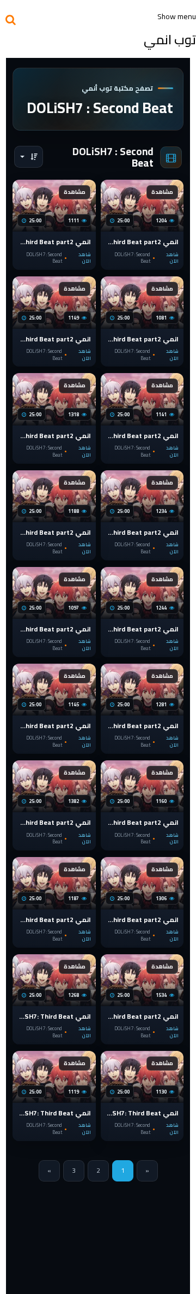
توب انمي (170, 39)
